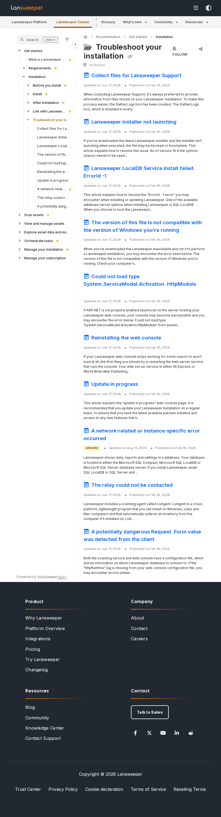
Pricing (32, 649)
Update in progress (52, 180)
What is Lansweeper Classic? (47, 59)
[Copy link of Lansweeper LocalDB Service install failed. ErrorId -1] (116, 176)
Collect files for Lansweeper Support (53, 129)
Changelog (36, 669)
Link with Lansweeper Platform (49, 111)
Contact (139, 628)
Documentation (108, 37)
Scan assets (34, 215)
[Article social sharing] (200, 49)
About (137, 618)
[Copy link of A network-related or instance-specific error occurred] (116, 439)
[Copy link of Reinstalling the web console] (171, 338)
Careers (139, 638)
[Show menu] (196, 8)
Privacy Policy (63, 789)
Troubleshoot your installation (51, 120)
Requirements (40, 68)
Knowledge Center (44, 728)
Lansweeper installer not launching (53, 137)
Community (37, 717)
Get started (33, 51)
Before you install (47, 85)
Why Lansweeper (43, 618)
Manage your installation (43, 249)
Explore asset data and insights (47, 232)
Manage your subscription (45, 258)
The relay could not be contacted (53, 198)
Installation (37, 77)
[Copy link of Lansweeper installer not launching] (186, 122)
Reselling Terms (190, 789)
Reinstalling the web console (53, 172)
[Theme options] (208, 8)
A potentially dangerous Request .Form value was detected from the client (53, 206)
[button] (29, 22)
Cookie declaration (104, 789)
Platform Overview (45, 628)
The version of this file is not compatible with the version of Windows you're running (53, 154)
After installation (46, 103)
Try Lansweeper (42, 659)
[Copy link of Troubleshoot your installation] (130, 56)
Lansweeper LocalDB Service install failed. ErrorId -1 (53, 146)
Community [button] (163, 22)
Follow (179, 54)
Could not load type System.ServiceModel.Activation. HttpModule (53, 163)
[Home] (27, 8)
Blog (30, 707)
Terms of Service (148, 789)
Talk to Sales (150, 712)
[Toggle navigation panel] (75, 44)
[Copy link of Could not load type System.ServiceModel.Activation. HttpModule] (92, 292)
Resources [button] (194, 22)
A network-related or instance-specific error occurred (51, 189)
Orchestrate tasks (38, 241)
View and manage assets (44, 224)
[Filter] (67, 39)
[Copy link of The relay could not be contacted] (182, 486)
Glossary (108, 22)
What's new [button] (132, 22)
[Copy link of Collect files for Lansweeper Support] (191, 76)
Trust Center (28, 789)
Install (37, 94)
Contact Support (43, 738)
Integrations (38, 638)
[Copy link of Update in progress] (147, 385)
